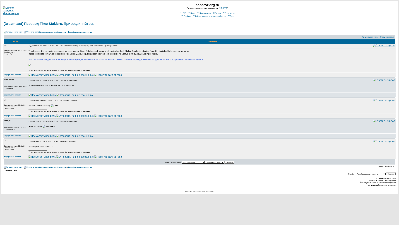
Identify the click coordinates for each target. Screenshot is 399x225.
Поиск (192, 13)
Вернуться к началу (12, 75)
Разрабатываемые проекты (80, 32)
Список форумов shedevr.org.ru (52, 32)
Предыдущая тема (369, 37)
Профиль (187, 16)
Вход (232, 16)
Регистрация (230, 13)
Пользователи (205, 13)
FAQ (184, 13)
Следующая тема (387, 37)
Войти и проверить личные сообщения (210, 16)
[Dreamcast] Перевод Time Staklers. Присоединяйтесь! (50, 24)
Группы (218, 13)
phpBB (195, 191)
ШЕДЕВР (223, 8)
